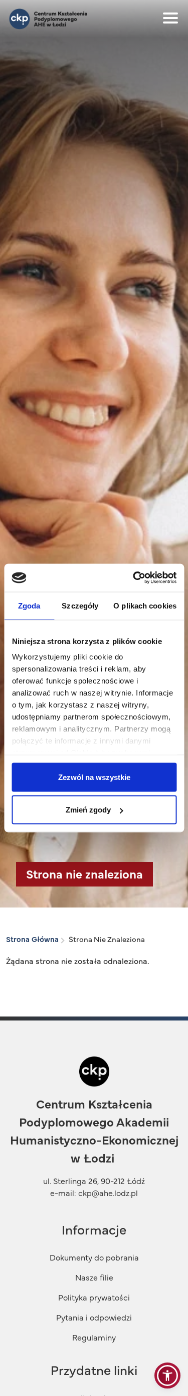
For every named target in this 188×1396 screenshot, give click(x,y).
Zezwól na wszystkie (94, 776)
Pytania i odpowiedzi (94, 1317)
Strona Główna (32, 939)
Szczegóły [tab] (80, 605)
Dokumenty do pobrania (94, 1257)
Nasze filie (94, 1277)
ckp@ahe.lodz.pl (108, 1192)
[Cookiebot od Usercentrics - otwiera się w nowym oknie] (133, 578)
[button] (167, 1375)
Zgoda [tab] (29, 605)
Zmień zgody (88, 810)
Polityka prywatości (94, 1297)
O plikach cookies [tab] (144, 605)
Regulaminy (94, 1337)
